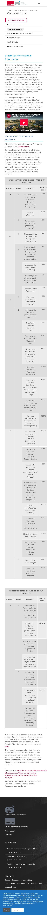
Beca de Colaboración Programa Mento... (23, 849)
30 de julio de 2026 (15, 852)
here (7, 746)
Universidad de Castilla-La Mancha (16, 827)
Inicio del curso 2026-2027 (16, 856)
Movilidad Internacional (15, 25)
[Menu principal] (39, 3)
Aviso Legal (10, 831)
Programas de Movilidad (20, 10)
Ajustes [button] (6, 910)
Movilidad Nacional (14, 38)
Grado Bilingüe (12, 42)
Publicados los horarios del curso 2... (20, 864)
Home (9, 10)
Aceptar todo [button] (17, 910)
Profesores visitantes (15, 46)
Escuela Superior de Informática (15, 815)
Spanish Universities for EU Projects (20, 33)
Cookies (8, 834)
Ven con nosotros (15, 29)
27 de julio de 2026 (15, 860)
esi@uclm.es (10, 887)
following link (23, 146)
